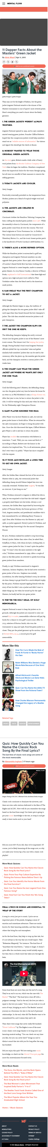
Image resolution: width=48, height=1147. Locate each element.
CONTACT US (32, 1126)
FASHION (22, 724)
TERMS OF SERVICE (34, 1132)
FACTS (14, 724)
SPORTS (6, 724)
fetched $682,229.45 (11, 634)
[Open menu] (3, 3)
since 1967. (37, 220)
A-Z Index (5, 1139)
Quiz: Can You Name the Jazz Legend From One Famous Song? (25, 889)
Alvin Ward (10, 57)
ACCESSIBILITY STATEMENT (11, 1136)
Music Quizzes (16, 1107)
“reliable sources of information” (24, 141)
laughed (31, 485)
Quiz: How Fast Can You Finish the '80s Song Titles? (23, 896)
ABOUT (4, 1126)
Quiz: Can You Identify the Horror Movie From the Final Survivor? (24, 882)
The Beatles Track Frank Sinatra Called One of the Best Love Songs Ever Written (24, 1091)
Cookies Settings (33, 1139)
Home (5, 1107)
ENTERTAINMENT (33, 724)
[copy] (16, 61)
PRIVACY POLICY (33, 1129)
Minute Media (19, 1145)
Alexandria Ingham (13, 761)
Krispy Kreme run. (39, 394)
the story (8, 160)
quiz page (32, 1054)
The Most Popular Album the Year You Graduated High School (20, 1098)
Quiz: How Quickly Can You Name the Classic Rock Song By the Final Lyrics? (23, 869)
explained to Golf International (19, 274)
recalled (13, 436)
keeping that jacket (36, 342)
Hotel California (9, 1027)
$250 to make (13, 616)
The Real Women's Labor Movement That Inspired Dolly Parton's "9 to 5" (22, 1085)
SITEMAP (31, 1136)
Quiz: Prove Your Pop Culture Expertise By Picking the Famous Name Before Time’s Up (23, 876)
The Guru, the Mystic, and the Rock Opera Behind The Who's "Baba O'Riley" (22, 1071)
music (11, 815)
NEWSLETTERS (6, 1129)
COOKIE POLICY (7, 1132)
